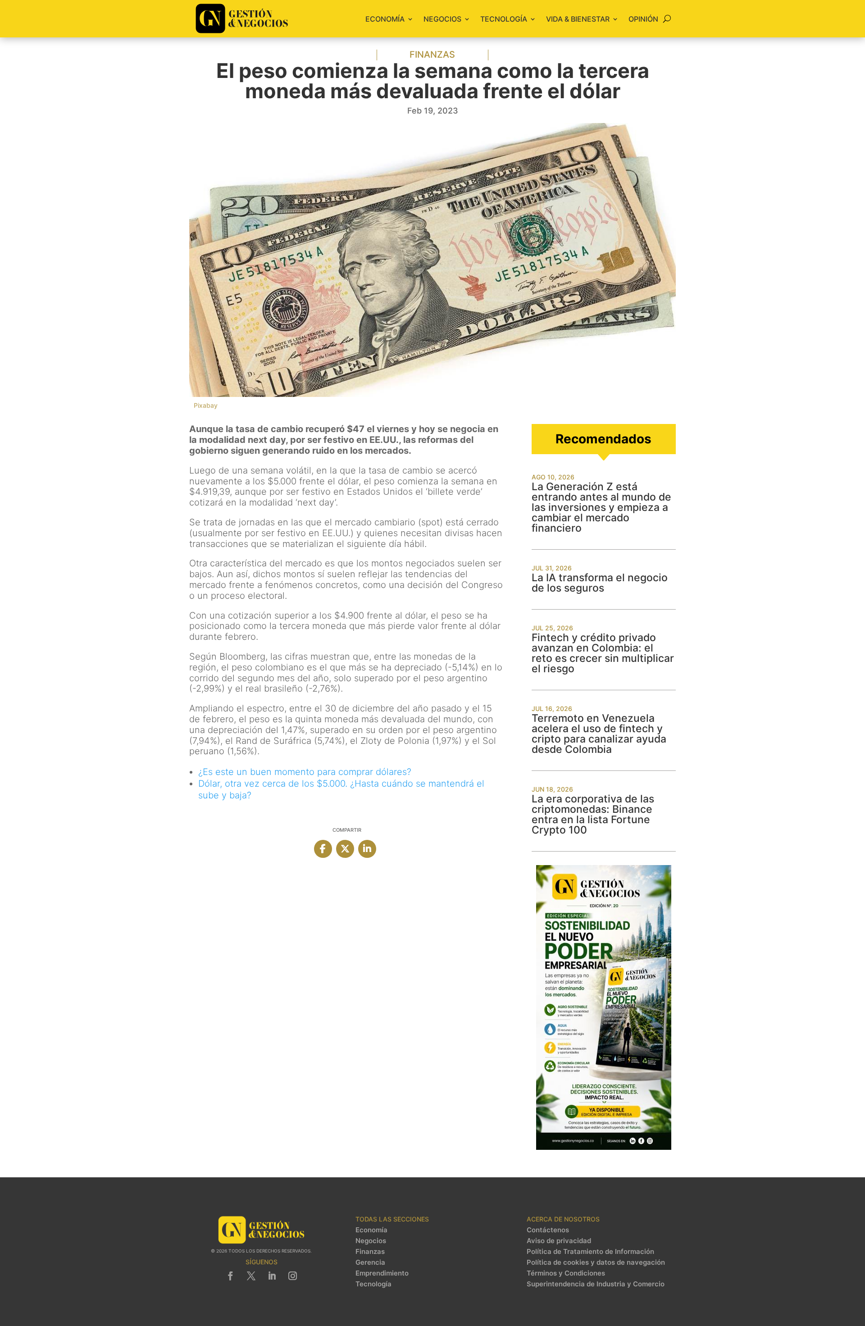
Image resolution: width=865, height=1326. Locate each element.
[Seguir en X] (251, 1276)
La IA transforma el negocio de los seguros (600, 582)
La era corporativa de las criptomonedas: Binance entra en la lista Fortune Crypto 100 (593, 814)
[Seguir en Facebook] (230, 1276)
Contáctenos (548, 1230)
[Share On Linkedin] (367, 849)
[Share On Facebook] (323, 849)
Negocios (442, 18)
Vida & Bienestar (578, 18)
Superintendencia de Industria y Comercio (596, 1284)
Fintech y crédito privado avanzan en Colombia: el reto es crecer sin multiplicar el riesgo (603, 653)
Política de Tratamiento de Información (590, 1252)
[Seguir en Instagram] (292, 1276)
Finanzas (432, 54)
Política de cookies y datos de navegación (596, 1262)
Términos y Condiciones (566, 1273)
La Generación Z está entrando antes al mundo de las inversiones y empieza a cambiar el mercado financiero (601, 507)
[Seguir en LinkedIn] (271, 1276)
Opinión (643, 18)
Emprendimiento (382, 1273)
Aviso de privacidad (559, 1241)
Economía (385, 18)
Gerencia (370, 1262)
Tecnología (503, 18)
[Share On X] (345, 849)
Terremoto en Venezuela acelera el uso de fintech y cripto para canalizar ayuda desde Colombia (599, 734)
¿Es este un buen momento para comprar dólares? (304, 771)
